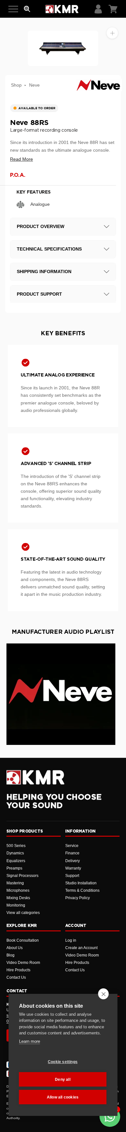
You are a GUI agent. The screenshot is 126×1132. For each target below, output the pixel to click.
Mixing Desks (18, 898)
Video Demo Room (23, 962)
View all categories (23, 912)
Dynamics (15, 853)
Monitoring (15, 905)
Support (72, 875)
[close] (103, 993)
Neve (34, 85)
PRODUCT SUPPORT (39, 294)
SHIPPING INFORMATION (44, 271)
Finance (72, 853)
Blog (10, 955)
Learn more (29, 1041)
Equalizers (15, 861)
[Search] (27, 9)
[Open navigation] (13, 9)
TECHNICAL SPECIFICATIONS (49, 249)
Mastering (15, 883)
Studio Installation (81, 883)
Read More (21, 159)
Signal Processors (22, 875)
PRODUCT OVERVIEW (40, 226)
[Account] (98, 9)
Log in (70, 940)
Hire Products (18, 970)
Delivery (72, 861)
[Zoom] (112, 33)
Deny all (62, 1079)
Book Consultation (22, 940)
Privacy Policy (77, 898)
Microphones (17, 890)
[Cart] (113, 9)
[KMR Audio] (62, 9)
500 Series (16, 845)
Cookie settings (63, 1062)
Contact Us (16, 977)
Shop (16, 85)
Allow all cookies (63, 1097)
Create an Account (81, 948)
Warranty (73, 868)
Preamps (14, 868)
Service (72, 845)
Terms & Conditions (82, 890)
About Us (14, 948)
